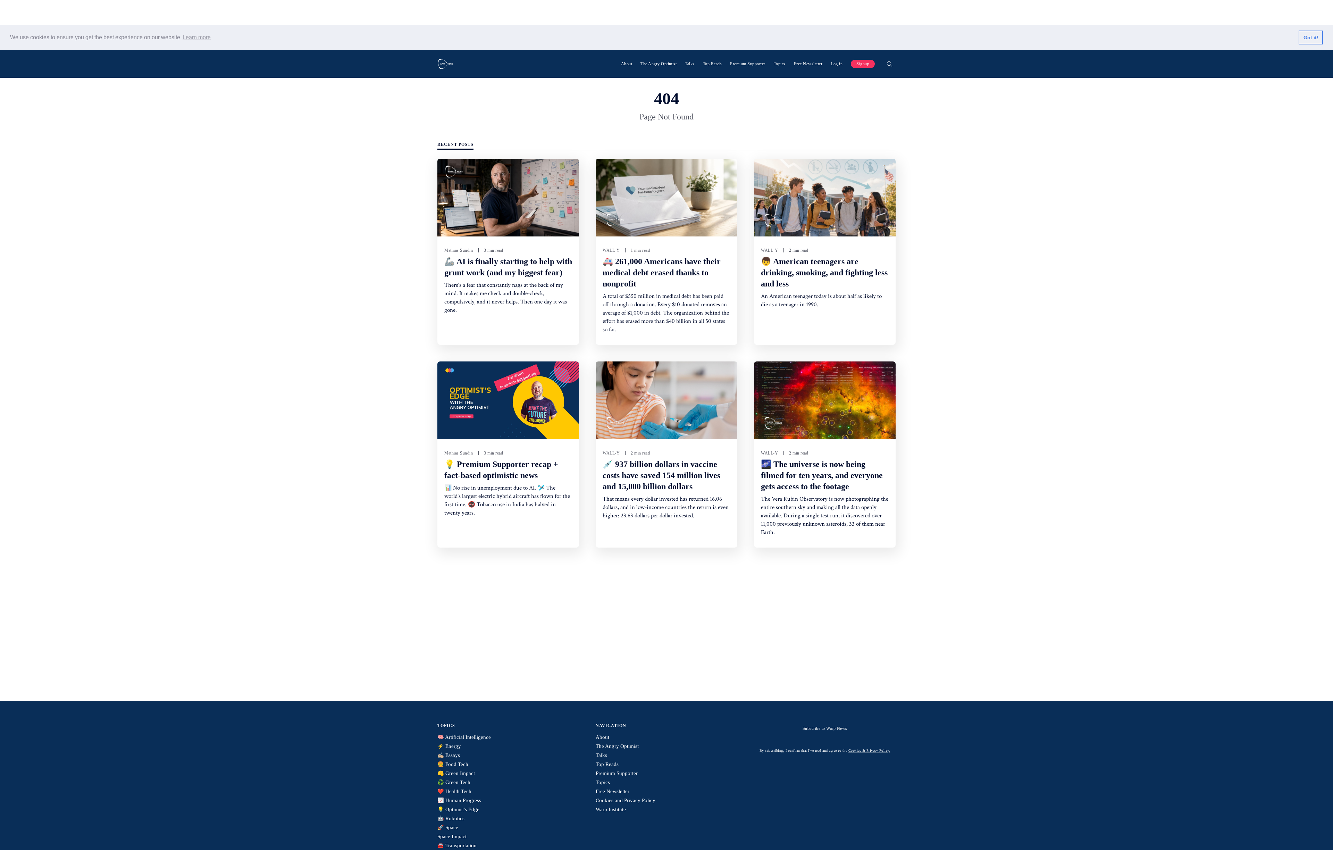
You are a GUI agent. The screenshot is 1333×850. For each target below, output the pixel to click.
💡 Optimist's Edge (458, 809)
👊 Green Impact (456, 773)
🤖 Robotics (450, 818)
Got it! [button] (1310, 37)
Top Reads (712, 63)
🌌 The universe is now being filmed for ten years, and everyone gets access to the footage (822, 475)
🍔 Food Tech (452, 764)
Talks (690, 63)
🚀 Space (447, 827)
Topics (780, 63)
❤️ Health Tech (454, 791)
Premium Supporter (747, 63)
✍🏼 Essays (448, 755)
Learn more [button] (197, 37)
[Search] (889, 63)
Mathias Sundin (458, 250)
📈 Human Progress (459, 800)
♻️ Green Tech (453, 782)
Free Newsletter (808, 63)
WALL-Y (611, 250)
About (626, 63)
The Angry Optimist (658, 63)
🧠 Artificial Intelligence (464, 737)
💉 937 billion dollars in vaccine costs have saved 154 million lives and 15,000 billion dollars (661, 475)
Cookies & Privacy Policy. (869, 750)
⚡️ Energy (449, 746)
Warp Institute (611, 809)
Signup (862, 63)
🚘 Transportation (457, 845)
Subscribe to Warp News (825, 728)
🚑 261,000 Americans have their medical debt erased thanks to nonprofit (662, 272)
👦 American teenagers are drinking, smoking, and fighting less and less (824, 272)
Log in (836, 63)
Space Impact (452, 836)
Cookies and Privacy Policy (625, 800)
